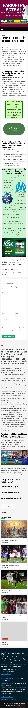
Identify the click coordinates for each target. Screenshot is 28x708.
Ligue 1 (11, 659)
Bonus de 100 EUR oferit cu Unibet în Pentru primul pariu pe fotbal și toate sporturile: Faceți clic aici (14, 109)
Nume (3, 313)
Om (15, 272)
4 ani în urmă (5, 567)
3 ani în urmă (5, 542)
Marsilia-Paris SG (9, 163)
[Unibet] (14, 247)
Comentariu (5, 293)
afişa (12, 506)
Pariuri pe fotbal (14, 7)
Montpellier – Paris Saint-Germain (11, 591)
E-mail (16, 313)
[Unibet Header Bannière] (14, 21)
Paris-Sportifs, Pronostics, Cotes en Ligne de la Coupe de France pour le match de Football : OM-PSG (14, 404)
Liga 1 (3, 35)
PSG (8, 663)
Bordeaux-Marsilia (9, 159)
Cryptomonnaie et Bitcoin (8, 699)
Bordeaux (8, 272)
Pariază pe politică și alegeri (9, 687)
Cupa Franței (4, 612)
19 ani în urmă (6, 43)
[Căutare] (26, 29)
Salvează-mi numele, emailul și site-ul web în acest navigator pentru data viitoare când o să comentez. (13, 330)
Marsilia (12, 272)
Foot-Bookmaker (6, 693)
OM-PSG (4, 642)
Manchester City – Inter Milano (10, 540)
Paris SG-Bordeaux (9, 154)
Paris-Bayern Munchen (10, 233)
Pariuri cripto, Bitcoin (7, 697)
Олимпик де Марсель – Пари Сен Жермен (14, 424)
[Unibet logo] (14, 134)
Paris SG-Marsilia (9, 150)
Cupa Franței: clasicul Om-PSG (10, 214)
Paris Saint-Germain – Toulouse (7, 188)
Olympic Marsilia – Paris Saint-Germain (14, 410)
